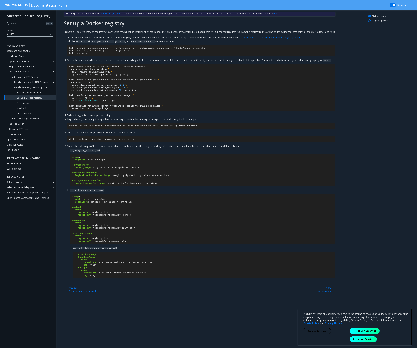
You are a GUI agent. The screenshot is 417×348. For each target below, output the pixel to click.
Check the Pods (24, 113)
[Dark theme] (393, 5)
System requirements (19, 61)
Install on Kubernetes (19, 71)
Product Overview (16, 45)
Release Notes (14, 182)
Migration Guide (15, 144)
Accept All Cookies (363, 339)
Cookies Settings (316, 330)
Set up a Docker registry (29, 97)
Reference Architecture (19, 50)
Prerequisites (23, 103)
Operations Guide (16, 139)
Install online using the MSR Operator (31, 82)
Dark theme (402, 5)
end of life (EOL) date (112, 13)
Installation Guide (16, 56)
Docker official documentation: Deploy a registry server (271, 37)
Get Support (13, 149)
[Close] (406, 314)
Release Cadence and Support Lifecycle (27, 192)
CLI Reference (14, 168)
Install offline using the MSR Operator (31, 87)
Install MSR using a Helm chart (25, 118)
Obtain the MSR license (19, 129)
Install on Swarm (16, 123)
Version (10, 30)
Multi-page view (379, 16)
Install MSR (22, 108)
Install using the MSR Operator (25, 77)
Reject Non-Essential (364, 330)
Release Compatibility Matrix (21, 187)
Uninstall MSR (15, 134)
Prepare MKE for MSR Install (21, 66)
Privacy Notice (333, 323)
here (275, 13)
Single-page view (379, 20)
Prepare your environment (29, 92)
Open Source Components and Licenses (28, 197)
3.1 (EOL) (12, 34)
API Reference (14, 163)
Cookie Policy (311, 323)
